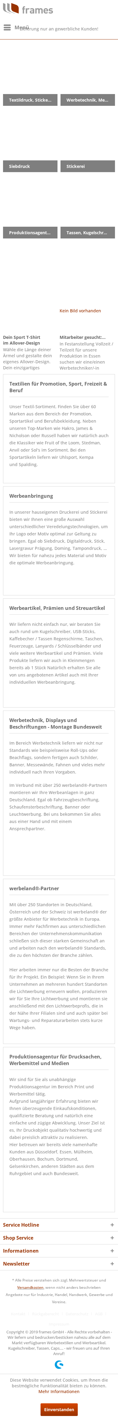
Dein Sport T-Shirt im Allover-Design (21, 340)
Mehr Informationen (59, 1391)
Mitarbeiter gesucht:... (83, 337)
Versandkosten (30, 1287)
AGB (99, 1314)
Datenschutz (77, 1314)
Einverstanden (59, 1409)
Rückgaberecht (45, 1314)
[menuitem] (16, 27)
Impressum (59, 1324)
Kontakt (18, 1314)
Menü (22, 27)
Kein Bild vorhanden (80, 311)
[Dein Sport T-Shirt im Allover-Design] (30, 320)
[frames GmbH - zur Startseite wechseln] (28, 8)
